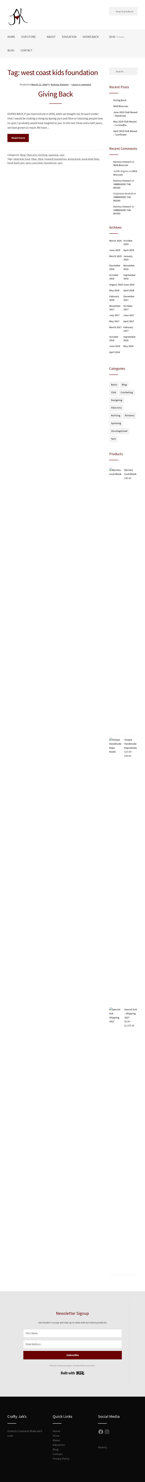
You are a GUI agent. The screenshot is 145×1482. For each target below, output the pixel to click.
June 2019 (114, 250)
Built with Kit (72, 1373)
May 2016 (128, 346)
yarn (61, 154)
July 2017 (114, 315)
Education (69, 36)
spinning (53, 154)
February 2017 (128, 329)
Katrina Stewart (60, 84)
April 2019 (128, 250)
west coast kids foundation (41, 162)
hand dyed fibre (90, 159)
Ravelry (102, 1447)
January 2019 (127, 258)
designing (116, 400)
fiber (34, 159)
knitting (42, 154)
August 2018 (116, 284)
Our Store (28, 36)
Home (11, 36)
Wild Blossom (120, 106)
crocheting (127, 392)
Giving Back (91, 36)
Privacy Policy (61, 1458)
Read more (18, 138)
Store (56, 1435)
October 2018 (113, 276)
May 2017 (114, 321)
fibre (40, 159)
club (113, 392)
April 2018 (128, 290)
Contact (27, 50)
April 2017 (128, 321)
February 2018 (114, 298)
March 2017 (115, 327)
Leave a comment (81, 84)
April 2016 (114, 352)
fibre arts (32, 154)
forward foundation (55, 159)
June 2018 (128, 284)
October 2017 (127, 307)
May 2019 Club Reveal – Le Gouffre (125, 123)
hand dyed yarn (15, 162)
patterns (129, 415)
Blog (10, 50)
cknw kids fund (21, 159)
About (51, 36)
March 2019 (115, 256)
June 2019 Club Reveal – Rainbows (125, 114)
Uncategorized (119, 431)
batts (114, 384)
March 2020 (115, 240)
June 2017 (128, 315)
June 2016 (114, 346)
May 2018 (114, 290)
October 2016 (113, 338)
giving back (74, 159)
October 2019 (127, 242)
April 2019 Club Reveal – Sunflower (125, 132)
